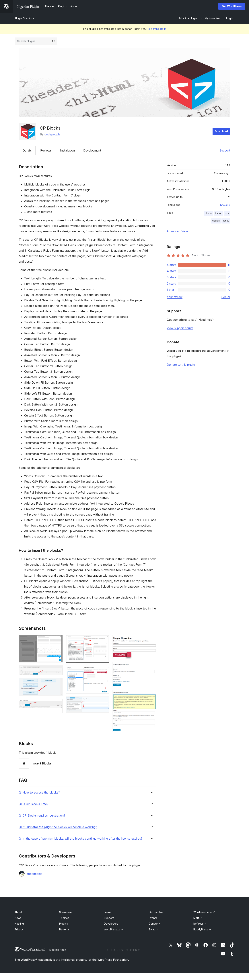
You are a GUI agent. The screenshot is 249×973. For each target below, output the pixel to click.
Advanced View (177, 231)
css (227, 213)
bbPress (200, 923)
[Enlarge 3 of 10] (58, 683)
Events (153, 917)
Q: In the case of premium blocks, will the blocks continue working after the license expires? (80, 838)
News (18, 917)
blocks (208, 213)
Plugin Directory (24, 18)
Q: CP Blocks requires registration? (42, 815)
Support (225, 150)
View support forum (180, 328)
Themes (64, 917)
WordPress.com (204, 912)
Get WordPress (232, 6)
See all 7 (225, 204)
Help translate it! (156, 28)
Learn (107, 912)
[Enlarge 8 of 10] (151, 639)
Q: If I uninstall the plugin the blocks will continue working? (58, 827)
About (18, 912)
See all (225, 297)
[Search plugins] (53, 41)
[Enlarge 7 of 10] (104, 701)
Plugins (63, 923)
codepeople (52, 134)
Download (221, 131)
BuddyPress (202, 929)
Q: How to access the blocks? (39, 792)
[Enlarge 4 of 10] (58, 703)
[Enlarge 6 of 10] (104, 671)
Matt (197, 917)
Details (27, 150)
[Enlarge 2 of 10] (58, 670)
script (226, 220)
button (218, 213)
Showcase (65, 912)
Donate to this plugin (181, 364)
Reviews (46, 150)
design (216, 220)
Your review (174, 297)
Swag (154, 929)
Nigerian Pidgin (58, 949)
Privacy (19, 929)
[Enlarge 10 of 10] (151, 695)
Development (92, 150)
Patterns (64, 929)
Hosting (19, 923)
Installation (67, 150)
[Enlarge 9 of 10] (151, 667)
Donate (155, 923)
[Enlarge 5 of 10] (104, 639)
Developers (111, 923)
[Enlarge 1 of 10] (58, 639)
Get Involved (156, 912)
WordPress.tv (113, 929)
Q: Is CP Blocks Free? (33, 804)
